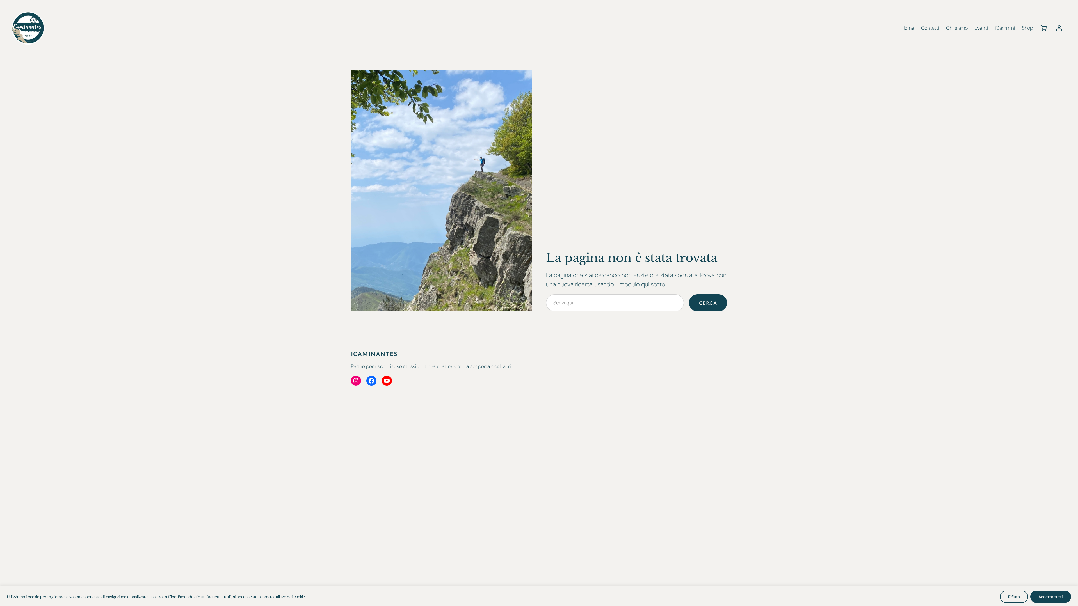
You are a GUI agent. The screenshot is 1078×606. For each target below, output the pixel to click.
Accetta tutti (1050, 596)
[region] (539, 596)
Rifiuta (1014, 596)
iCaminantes (374, 354)
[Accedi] (1059, 28)
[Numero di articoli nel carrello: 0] (1043, 28)
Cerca (708, 302)
